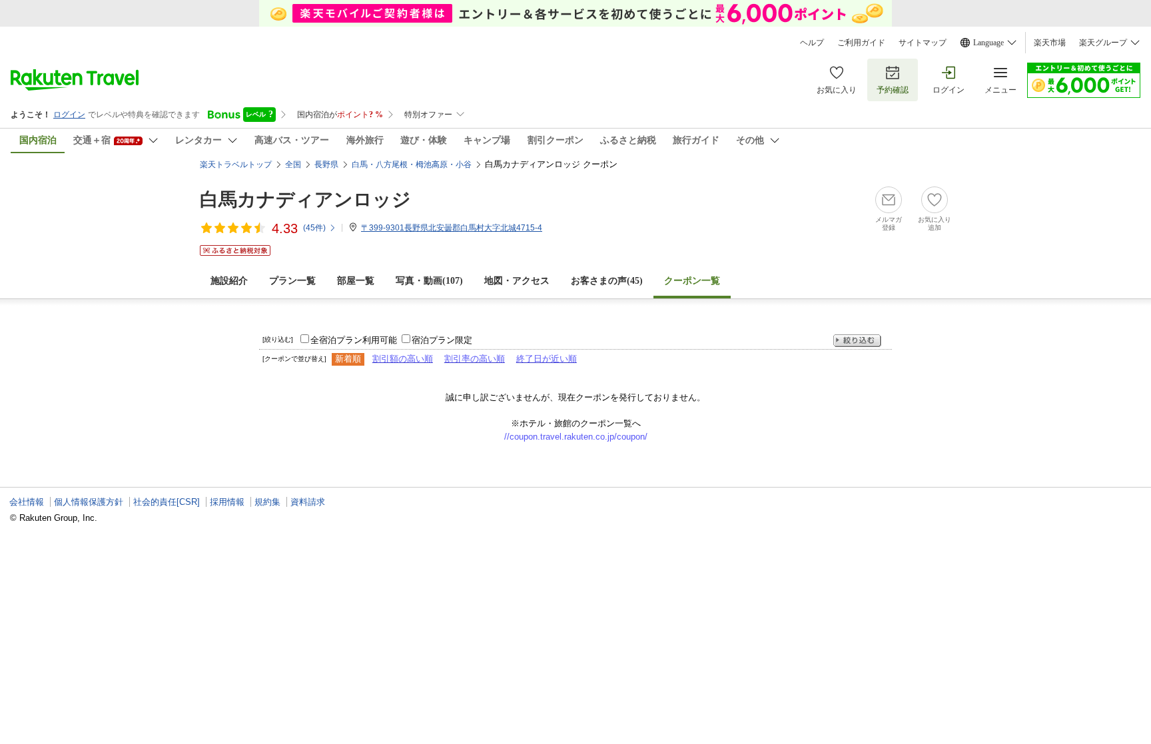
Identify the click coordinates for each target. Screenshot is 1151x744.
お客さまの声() (607, 281)
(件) (314, 228)
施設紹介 (229, 281)
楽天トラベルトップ (236, 164)
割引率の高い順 (474, 359)
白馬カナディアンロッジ (305, 199)
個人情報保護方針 (88, 502)
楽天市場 (1050, 42)
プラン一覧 (292, 281)
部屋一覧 (355, 281)
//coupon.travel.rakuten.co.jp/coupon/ (575, 437)
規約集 (267, 502)
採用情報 (227, 502)
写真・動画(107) (429, 281)
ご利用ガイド (861, 42)
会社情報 (26, 502)
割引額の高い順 (402, 359)
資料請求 (307, 502)
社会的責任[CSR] (166, 502)
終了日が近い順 (546, 359)
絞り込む (857, 340)
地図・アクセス (517, 281)
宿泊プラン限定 (442, 340)
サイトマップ (923, 42)
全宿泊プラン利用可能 (353, 340)
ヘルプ (812, 42)
